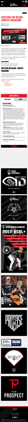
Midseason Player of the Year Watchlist (16, 128)
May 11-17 (17, 127)
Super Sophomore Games (8, 110)
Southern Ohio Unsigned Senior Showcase (15, 109)
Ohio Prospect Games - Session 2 (19, 110)
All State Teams (6, 123)
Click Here (16, 64)
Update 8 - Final (6, 132)
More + (25, 5)
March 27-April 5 (20, 129)
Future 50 (15, 118)
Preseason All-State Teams (14, 125)
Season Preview (6, 125)
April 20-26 (5, 129)
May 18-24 (13, 127)
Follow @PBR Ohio (5, 45)
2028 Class (9, 106)
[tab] (7, 99)
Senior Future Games (13, 111)
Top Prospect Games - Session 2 (16, 115)
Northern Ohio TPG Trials (7, 118)
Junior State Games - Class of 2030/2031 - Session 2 (15, 112)
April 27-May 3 (5, 128)
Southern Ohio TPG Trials (8, 117)
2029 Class (14, 106)
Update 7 (11, 132)
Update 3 (4, 133)
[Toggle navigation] (2, 5)
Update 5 (19, 132)
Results (7, 82)
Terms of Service (15, 413)
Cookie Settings (15, 414)
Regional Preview (10, 124)
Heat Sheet (16, 124)
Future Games (6, 111)
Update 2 (8, 133)
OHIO (2, 2)
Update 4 (23, 132)
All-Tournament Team (13, 123)
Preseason (17, 133)
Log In (23, 1)
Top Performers (9, 84)
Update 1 (12, 133)
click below (7, 80)
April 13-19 (10, 129)
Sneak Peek (7, 85)
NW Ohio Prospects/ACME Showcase (13, 114)
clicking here (12, 58)
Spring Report (21, 124)
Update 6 (15, 132)
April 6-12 (14, 129)
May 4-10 (21, 127)
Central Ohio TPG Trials (18, 117)
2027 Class (5, 106)
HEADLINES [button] (14, 147)
